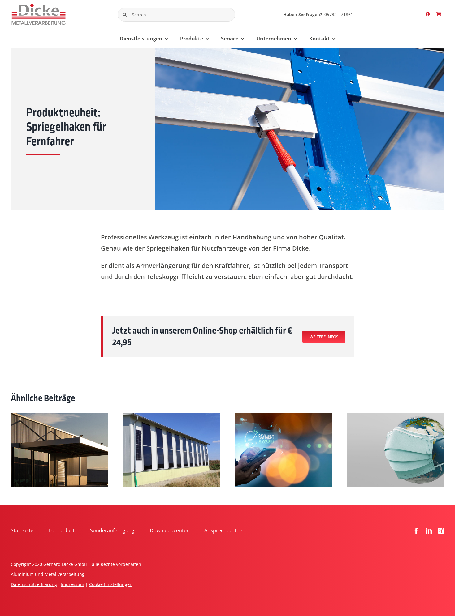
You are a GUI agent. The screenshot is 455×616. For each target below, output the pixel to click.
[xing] (441, 531)
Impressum (72, 584)
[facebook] (416, 531)
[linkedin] (429, 531)
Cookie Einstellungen (110, 584)
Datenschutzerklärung (34, 584)
